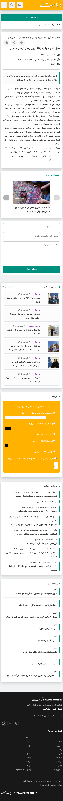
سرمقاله (28, 737)
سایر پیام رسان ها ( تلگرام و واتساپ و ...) (37, 458)
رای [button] (55, 465)
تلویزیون (49, 451)
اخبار (60, 737)
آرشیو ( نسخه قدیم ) (23, 769)
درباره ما (28, 765)
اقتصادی (59, 757)
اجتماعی (28, 757)
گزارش (59, 753)
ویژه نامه (27, 761)
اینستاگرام (49, 423)
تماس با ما (58, 769)
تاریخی (59, 761)
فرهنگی (59, 741)
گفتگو (29, 753)
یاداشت (59, 749)
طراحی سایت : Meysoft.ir (51, 785)
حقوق (59, 745)
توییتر (50, 434)
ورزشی (28, 745)
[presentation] (57, 197)
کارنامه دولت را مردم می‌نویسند (48, 24)
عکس (60, 765)
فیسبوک (49, 441)
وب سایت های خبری (44, 413)
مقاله (29, 749)
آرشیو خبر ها (7, 286)
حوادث (28, 741)
